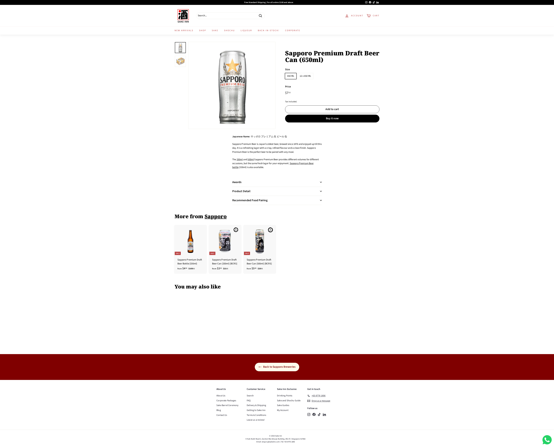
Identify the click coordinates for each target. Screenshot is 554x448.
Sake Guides (283, 405)
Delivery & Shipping (256, 405)
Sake (215, 30)
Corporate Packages (226, 400)
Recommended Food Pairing (249, 200)
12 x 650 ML (305, 76)
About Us (220, 395)
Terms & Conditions (256, 415)
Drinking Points (284, 395)
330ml (240, 159)
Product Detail (241, 191)
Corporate (292, 30)
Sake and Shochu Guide (289, 400)
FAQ (249, 400)
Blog (218, 410)
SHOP (202, 30)
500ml (251, 159)
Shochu (229, 30)
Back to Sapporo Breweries (279, 367)
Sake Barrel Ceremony (227, 405)
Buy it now (332, 118)
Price (288, 87)
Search (250, 395)
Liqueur (246, 30)
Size (287, 69)
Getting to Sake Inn (256, 410)
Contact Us (221, 415)
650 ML (290, 76)
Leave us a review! (256, 419)
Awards (237, 182)
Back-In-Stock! (268, 30)
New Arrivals (184, 30)
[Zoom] (231, 85)
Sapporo (216, 216)
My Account (282, 410)
